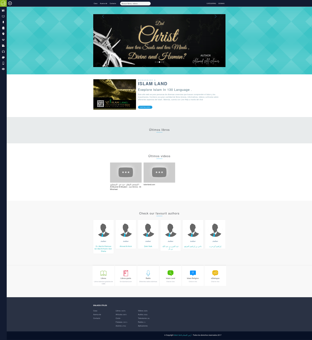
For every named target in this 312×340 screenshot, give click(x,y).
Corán (118, 318)
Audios (143, 314)
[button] (103, 40)
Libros (121, 310)
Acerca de (103, 3)
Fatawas (121, 322)
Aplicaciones (143, 326)
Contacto (113, 3)
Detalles (145, 107)
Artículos (121, 314)
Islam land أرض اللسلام (183, 335)
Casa (95, 3)
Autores (121, 326)
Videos (143, 310)
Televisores (144, 318)
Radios (142, 322)
